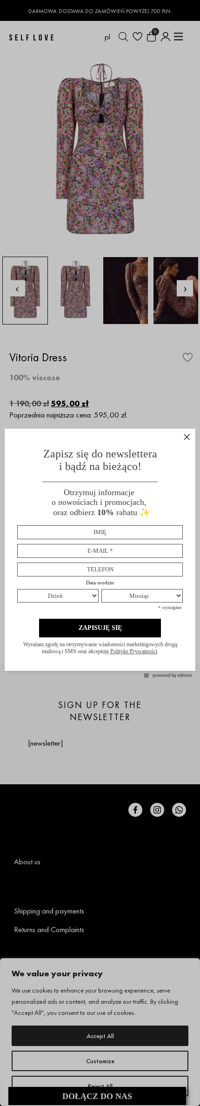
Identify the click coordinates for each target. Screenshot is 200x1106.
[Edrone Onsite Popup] (100, 553)
